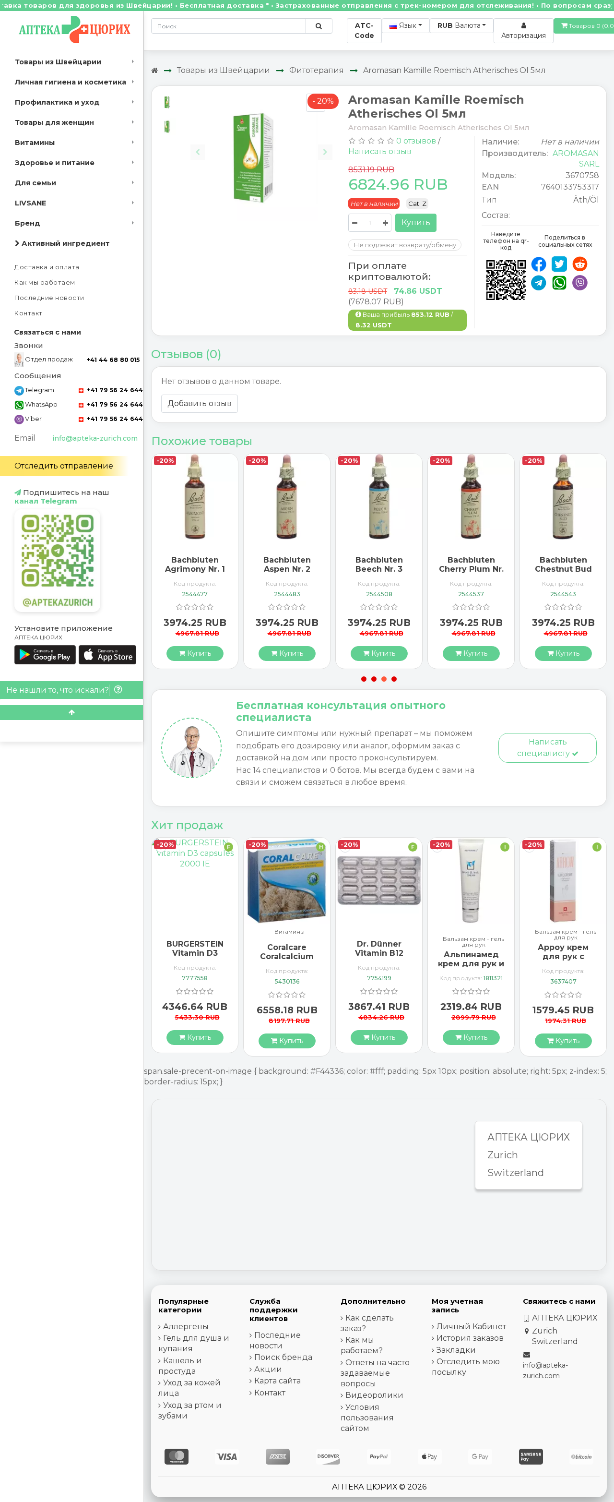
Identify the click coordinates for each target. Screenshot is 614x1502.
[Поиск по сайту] (319, 26)
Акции (268, 1369)
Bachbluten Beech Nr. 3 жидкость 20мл (379, 569)
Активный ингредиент (65, 243)
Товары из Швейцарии (58, 62)
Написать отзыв (380, 151)
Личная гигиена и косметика (70, 82)
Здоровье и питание (54, 162)
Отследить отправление (63, 465)
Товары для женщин (54, 122)
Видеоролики (374, 1395)
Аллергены (186, 1326)
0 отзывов (416, 140)
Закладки (456, 1350)
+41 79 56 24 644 (114, 390)
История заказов (470, 1338)
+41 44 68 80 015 (113, 359)
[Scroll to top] (71, 712)
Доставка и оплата (47, 267)
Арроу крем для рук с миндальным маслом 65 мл (563, 961)
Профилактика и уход (57, 102)
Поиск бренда (283, 1357)
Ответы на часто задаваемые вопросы (375, 1373)
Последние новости (49, 297)
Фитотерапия (316, 70)
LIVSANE (30, 203)
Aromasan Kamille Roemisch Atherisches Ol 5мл (454, 70)
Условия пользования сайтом (367, 1418)
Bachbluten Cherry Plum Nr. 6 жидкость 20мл (471, 573)
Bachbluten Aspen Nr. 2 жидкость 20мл (286, 569)
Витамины (35, 142)
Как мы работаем (44, 282)
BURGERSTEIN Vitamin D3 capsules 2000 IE (194, 957)
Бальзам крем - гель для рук (473, 942)
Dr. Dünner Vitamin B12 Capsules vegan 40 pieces (379, 957)
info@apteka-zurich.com (95, 438)
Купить (415, 222)
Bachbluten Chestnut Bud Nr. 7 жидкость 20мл (563, 573)
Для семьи (35, 183)
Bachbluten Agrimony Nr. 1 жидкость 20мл (194, 569)
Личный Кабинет (471, 1326)
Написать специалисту (544, 747)
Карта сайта (277, 1380)
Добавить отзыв (199, 403)
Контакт (28, 313)
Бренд (27, 223)
